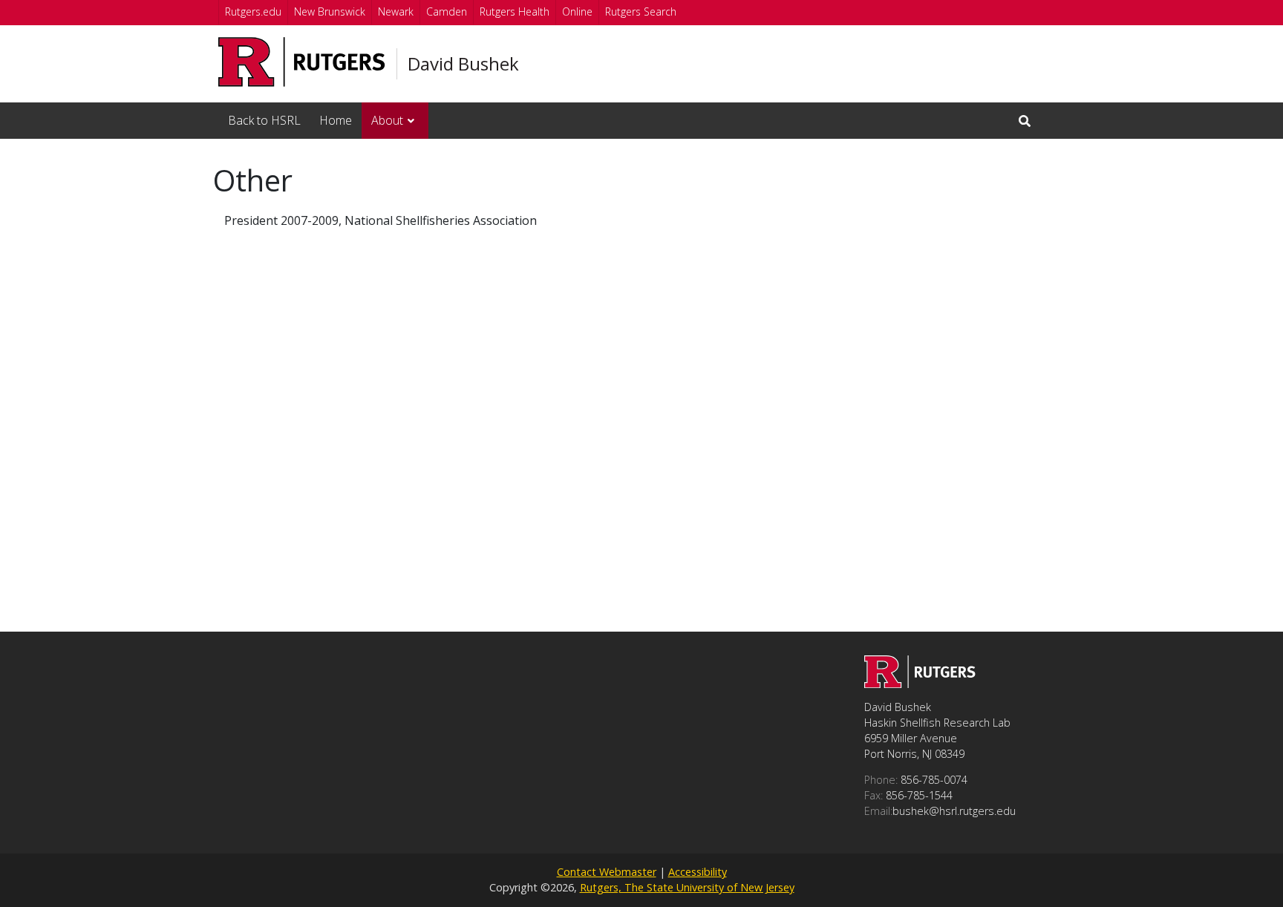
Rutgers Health (514, 11)
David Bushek (463, 63)
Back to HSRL (264, 120)
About (387, 120)
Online (577, 11)
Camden (446, 11)
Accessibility (697, 872)
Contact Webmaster (606, 872)
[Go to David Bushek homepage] (920, 683)
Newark (396, 11)
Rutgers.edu (253, 11)
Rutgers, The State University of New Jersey (687, 887)
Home (335, 120)
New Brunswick (329, 11)
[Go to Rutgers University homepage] (301, 62)
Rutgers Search (640, 11)
